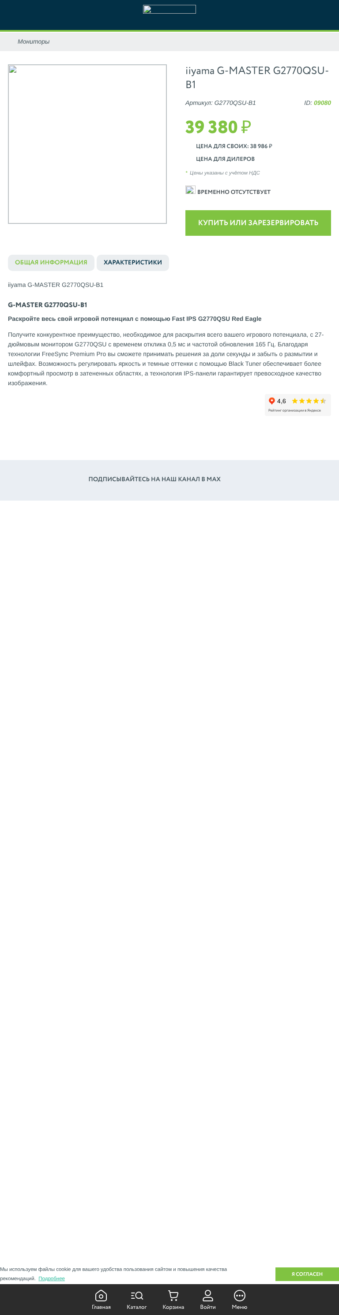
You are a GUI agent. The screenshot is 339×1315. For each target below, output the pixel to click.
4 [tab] (106, 232)
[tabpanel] (87, 144)
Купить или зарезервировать (258, 223)
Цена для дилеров (225, 159)
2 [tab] (81, 232)
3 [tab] (94, 232)
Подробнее (51, 1279)
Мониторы (33, 41)
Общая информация (51, 263)
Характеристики (133, 263)
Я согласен (307, 1274)
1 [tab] (68, 232)
